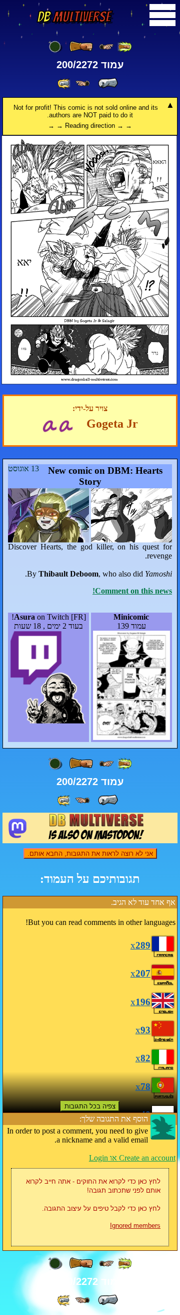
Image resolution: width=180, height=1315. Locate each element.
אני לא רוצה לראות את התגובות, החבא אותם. (90, 853)
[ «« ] (124, 47)
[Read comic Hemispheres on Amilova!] (65, 425)
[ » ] (108, 83)
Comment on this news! (132, 591)
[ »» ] (64, 83)
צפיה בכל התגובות (90, 1106)
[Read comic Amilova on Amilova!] (49, 425)
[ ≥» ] (82, 83)
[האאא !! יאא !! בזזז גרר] (90, 382)
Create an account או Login (132, 1158)
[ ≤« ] (106, 47)
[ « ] (81, 46)
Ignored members (135, 1225)
